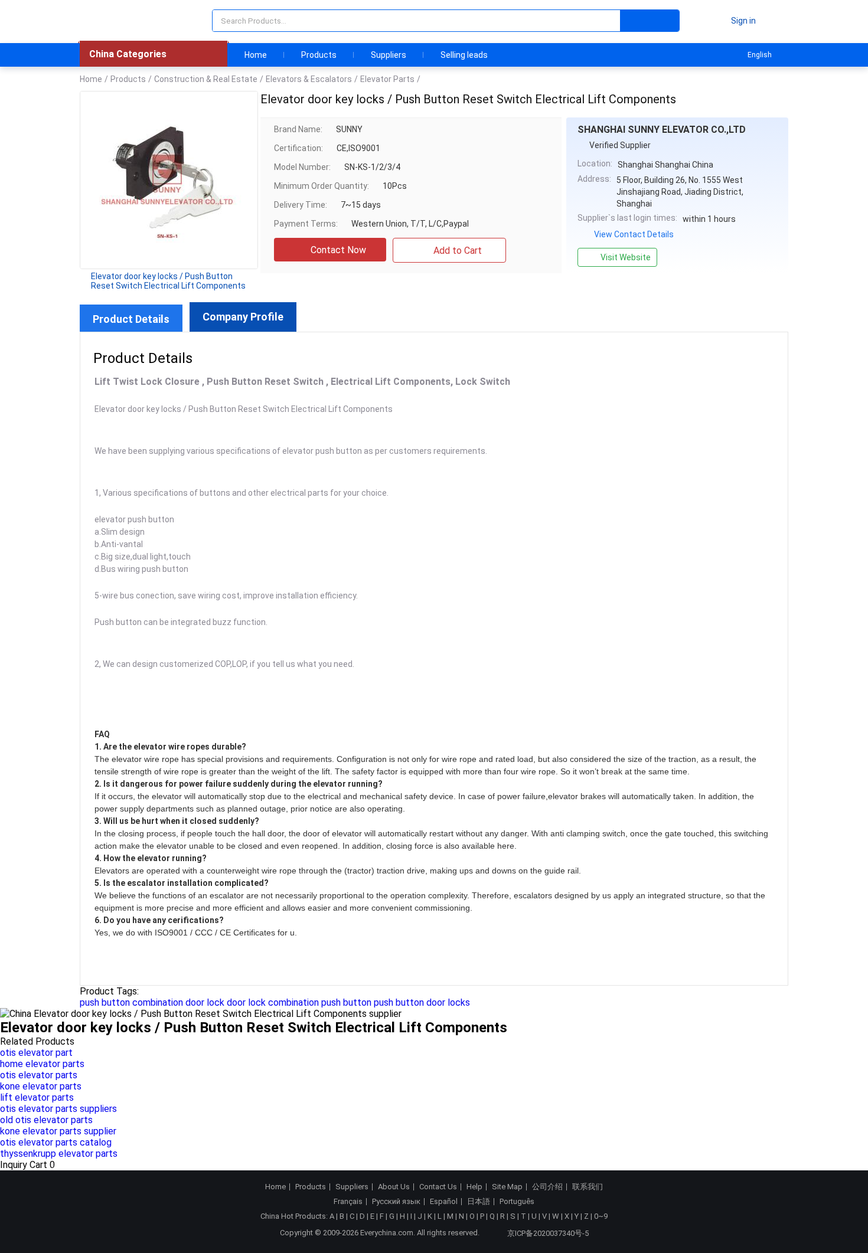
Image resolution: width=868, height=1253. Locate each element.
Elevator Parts (387, 79)
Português (517, 1201)
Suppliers (388, 55)
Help (474, 1186)
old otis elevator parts (46, 1120)
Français (348, 1201)
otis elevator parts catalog (56, 1142)
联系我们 (587, 1186)
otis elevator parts (38, 1075)
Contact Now (338, 250)
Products (319, 55)
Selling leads (464, 55)
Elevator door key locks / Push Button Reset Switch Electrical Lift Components (168, 280)
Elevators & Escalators (309, 79)
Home (255, 55)
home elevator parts (42, 1063)
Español (444, 1201)
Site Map (507, 1186)
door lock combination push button (299, 1002)
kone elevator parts (40, 1086)
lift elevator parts (37, 1097)
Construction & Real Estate (205, 79)
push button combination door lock (152, 1002)
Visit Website (626, 257)
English (760, 55)
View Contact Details (634, 234)
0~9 (601, 1216)
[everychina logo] (113, 20)
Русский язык (396, 1201)
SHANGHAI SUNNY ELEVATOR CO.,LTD (661, 129)
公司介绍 (547, 1186)
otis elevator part (36, 1052)
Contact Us (438, 1186)
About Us (394, 1186)
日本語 (478, 1201)
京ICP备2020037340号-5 (548, 1233)
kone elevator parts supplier (58, 1131)
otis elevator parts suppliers (58, 1108)
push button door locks (422, 1002)
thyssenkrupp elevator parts (59, 1153)
